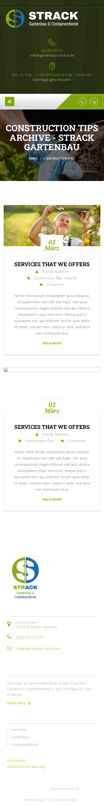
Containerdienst (24, 745)
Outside (70, 278)
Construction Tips (58, 158)
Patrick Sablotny (55, 271)
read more (52, 343)
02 (52, 245)
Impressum (16, 760)
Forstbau (18, 730)
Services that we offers (51, 264)
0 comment (55, 284)
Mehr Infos (16, 703)
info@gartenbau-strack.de (38, 648)
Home (33, 158)
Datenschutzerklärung (26, 766)
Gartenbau (20, 737)
